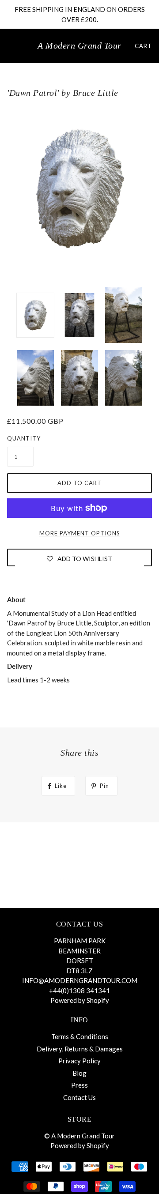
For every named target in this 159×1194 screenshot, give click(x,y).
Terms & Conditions (79, 1036)
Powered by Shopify (79, 1000)
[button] (79, 558)
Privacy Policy (79, 1061)
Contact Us (79, 1097)
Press (79, 1085)
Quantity (20, 438)
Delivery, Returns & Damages (80, 1049)
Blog (79, 1073)
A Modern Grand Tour (79, 45)
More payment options (79, 533)
